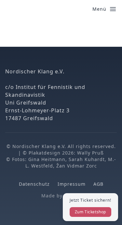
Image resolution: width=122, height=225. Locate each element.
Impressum (72, 184)
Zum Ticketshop (90, 212)
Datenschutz (34, 184)
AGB (98, 184)
